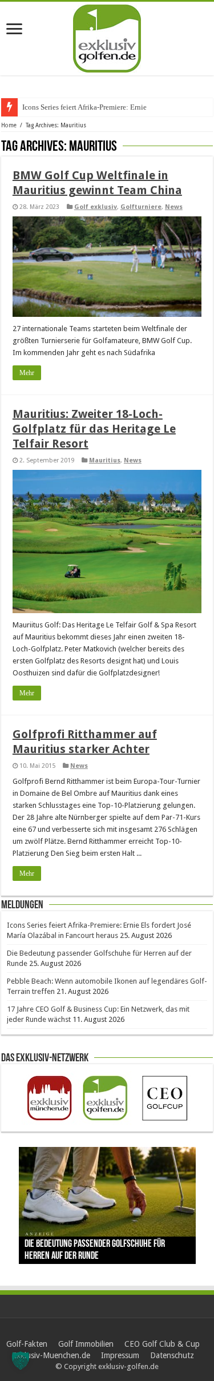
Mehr (26, 373)
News (174, 207)
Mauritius (104, 460)
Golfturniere (140, 207)
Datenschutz (172, 1355)
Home (9, 125)
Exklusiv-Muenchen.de (51, 1355)
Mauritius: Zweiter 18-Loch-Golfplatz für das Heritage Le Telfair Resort (94, 428)
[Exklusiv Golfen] (107, 36)
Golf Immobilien (86, 1343)
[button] (20, 1360)
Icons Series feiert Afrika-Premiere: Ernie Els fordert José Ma (114, 107)
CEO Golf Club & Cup (162, 1343)
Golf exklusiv (95, 207)
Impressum (120, 1355)
